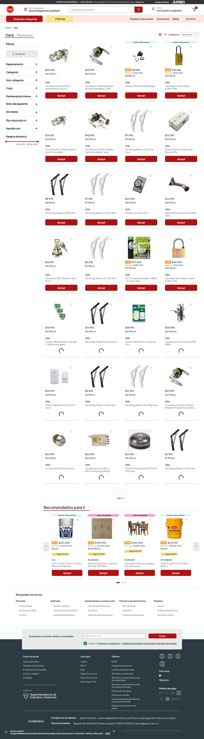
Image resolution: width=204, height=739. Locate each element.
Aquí (107, 733)
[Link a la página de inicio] (8, 27)
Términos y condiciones (109, 645)
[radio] (159, 34)
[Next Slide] (196, 547)
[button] (41, 9)
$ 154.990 (31, 144)
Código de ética (162, 2)
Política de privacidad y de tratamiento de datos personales (150, 645)
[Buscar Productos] (139, 9)
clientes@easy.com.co (146, 725)
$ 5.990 (21, 144)
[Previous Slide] (46, 547)
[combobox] (106, 10)
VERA (16, 27)
